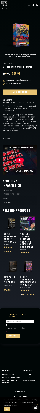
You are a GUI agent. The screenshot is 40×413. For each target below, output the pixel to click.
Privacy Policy (8, 374)
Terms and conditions (11, 377)
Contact (5, 383)
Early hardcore (29, 380)
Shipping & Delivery (10, 380)
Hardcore (26, 377)
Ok (7, 409)
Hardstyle (27, 374)
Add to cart (19, 92)
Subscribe (13, 336)
